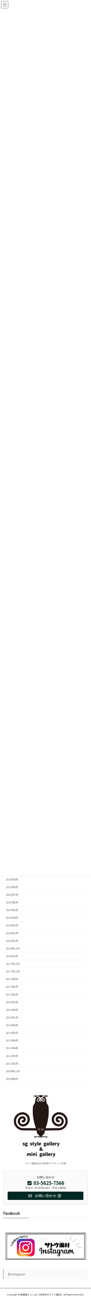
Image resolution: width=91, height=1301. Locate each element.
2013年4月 (12, 1048)
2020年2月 (12, 933)
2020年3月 (12, 925)
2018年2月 (12, 956)
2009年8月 (12, 1079)
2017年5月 (12, 987)
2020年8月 (12, 887)
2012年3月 (12, 1056)
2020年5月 (12, 910)
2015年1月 (12, 1017)
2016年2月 (12, 1002)
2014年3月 (12, 1033)
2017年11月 (13, 971)
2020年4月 (12, 918)
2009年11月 (13, 1071)
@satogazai (16, 1274)
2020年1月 (12, 941)
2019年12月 (13, 948)
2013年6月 (12, 1040)
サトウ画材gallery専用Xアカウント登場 (45, 1163)
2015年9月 (12, 1010)
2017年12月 (13, 964)
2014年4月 (12, 1025)
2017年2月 (12, 994)
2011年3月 (12, 1063)
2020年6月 (12, 902)
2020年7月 (12, 894)
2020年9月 (12, 879)
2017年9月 (12, 979)
